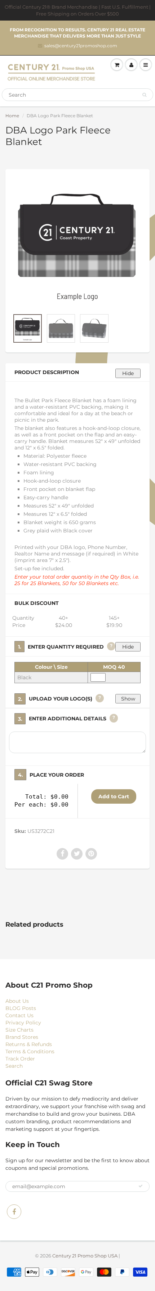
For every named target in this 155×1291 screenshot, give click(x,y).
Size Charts (19, 1030)
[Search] (144, 95)
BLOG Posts (20, 1008)
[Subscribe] (140, 1186)
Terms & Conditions (29, 1051)
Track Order (20, 1058)
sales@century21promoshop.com (80, 45)
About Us (17, 1001)
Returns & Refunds (28, 1044)
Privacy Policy (23, 1022)
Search (14, 1066)
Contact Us (19, 1015)
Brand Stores (21, 1037)
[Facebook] (14, 1211)
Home (12, 115)
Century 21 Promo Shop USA (85, 1256)
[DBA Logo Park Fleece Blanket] (77, 243)
